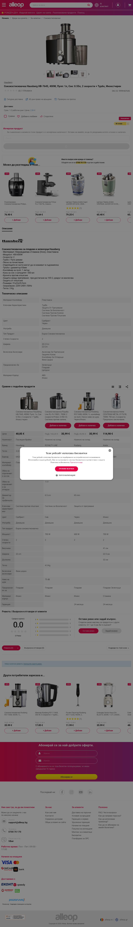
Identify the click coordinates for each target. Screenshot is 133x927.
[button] (66, 475)
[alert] (66, 463)
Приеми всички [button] (66, 469)
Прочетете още (76, 462)
